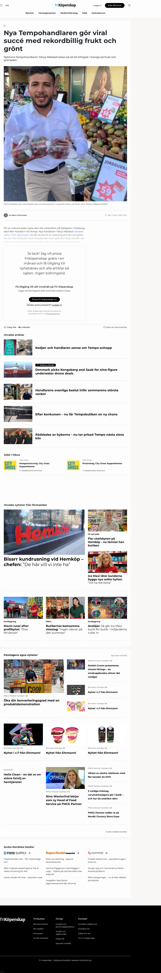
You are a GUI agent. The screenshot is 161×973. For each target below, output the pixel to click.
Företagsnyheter (47, 13)
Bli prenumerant (40, 924)
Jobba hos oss (84, 933)
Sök (7, 5)
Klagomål (60, 939)
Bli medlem (38, 929)
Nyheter (30, 13)
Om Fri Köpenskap (86, 938)
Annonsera (38, 933)
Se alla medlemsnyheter (116, 832)
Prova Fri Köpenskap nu (44, 299)
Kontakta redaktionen (87, 924)
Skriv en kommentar (116, 327)
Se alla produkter (40, 938)
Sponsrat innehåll (63, 943)
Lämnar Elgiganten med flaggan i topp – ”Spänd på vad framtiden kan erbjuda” (64, 871)
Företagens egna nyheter (21, 655)
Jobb (84, 13)
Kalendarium (98, 13)
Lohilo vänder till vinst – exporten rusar (23, 877)
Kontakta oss (84, 929)
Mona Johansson (19, 215)
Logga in (57, 305)
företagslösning (53, 314)
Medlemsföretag (69, 13)
